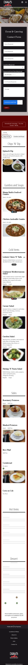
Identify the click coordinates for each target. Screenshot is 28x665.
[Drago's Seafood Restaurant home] (8, 3)
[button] (14, 160)
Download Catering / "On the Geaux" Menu (14, 124)
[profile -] (22, 2)
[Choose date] (22, 74)
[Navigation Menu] (26, 2)
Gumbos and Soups (19, 136)
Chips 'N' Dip (6, 136)
